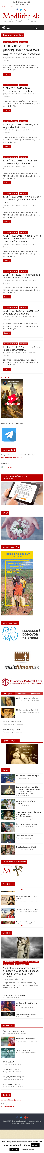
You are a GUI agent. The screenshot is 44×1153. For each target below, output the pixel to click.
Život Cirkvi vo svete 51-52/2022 (27, 824)
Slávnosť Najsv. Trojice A (11, 1084)
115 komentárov (34, 712)
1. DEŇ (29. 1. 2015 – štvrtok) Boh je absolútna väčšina (21, 348)
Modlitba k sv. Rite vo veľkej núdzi (28, 698)
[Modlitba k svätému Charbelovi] (8, 708)
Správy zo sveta (8, 964)
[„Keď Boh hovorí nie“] (8, 1049)
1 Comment (18, 1071)
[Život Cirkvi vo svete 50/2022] (8, 835)
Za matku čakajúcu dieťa (11, 730)
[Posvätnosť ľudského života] (8, 1038)
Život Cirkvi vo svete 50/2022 (26, 836)
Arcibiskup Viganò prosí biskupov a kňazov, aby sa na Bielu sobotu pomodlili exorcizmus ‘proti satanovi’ (21, 972)
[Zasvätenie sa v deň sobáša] (8, 1013)
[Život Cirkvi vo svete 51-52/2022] (8, 823)
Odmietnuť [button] (14, 1149)
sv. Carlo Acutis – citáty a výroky (27, 906)
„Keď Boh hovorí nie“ (23, 1050)
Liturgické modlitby (9, 962)
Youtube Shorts (6, 378)
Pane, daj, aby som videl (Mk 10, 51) (15, 1077)
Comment (36, 694)
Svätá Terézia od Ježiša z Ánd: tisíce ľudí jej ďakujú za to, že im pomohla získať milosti (28, 814)
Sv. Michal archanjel (22, 964)
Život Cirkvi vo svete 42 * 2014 (13, 1031)
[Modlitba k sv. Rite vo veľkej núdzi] (8, 697)
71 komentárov (19, 724)
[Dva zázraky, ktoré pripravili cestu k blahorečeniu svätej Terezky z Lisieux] (8, 918)
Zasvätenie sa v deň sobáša (26, 1014)
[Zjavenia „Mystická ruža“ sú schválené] (8, 800)
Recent (23, 694)
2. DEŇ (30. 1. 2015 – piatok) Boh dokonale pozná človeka (21, 312)
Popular (9, 694)
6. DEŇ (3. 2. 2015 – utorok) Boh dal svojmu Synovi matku (20, 162)
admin (19, 58)
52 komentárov (18, 732)
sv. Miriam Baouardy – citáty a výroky (15, 7)
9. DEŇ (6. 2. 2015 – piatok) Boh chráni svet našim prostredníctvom (21, 49)
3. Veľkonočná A (8, 1062)
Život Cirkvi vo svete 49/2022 (26, 847)
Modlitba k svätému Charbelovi (27, 710)
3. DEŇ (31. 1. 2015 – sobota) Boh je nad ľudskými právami (21, 276)
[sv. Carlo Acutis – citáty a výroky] (8, 906)
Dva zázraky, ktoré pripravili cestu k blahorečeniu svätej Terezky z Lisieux (28, 920)
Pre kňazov (35, 962)
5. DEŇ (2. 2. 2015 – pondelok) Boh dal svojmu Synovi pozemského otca (22, 199)
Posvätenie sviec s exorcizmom (14, 995)
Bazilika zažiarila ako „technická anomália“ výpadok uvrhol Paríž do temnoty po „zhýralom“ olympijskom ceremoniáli (28, 790)
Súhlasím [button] (35, 1145)
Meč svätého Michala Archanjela (27, 776)
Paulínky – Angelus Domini (12, 722)
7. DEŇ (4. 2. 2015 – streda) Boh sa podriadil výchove (20, 126)
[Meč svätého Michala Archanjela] (8, 775)
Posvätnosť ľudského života (25, 1039)
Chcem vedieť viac (27, 1149)
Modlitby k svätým (23, 962)
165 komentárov (34, 700)
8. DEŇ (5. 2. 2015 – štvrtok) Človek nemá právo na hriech (19, 90)
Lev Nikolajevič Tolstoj (11, 1069)
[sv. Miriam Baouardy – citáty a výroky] (8, 893)
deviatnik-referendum (10, 42)
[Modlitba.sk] (3, 27)
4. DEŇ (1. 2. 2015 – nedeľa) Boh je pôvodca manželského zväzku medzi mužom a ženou (22, 238)
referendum (23, 42)
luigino (18, 979)
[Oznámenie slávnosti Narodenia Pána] (8, 1002)
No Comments (34, 897)
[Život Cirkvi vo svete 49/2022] (8, 846)
